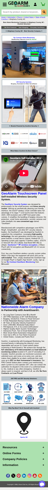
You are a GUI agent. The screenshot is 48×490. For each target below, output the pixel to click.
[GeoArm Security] (19, 4)
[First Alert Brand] (42, 134)
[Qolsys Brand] (33, 143)
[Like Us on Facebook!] (8, 476)
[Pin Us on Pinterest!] (19, 476)
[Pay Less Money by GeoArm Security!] (41, 399)
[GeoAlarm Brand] (6, 134)
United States (29, 17)
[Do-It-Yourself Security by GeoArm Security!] (29, 387)
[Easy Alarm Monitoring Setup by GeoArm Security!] (18, 387)
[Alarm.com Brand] (24, 134)
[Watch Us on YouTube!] (35, 476)
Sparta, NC (24, 437)
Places (19, 17)
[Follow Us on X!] (13, 476)
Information (11, 17)
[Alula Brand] (33, 134)
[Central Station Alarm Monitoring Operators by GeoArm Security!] (29, 399)
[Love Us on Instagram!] (29, 476)
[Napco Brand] (24, 143)
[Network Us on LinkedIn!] (24, 476)
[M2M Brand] (15, 143)
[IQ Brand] (6, 143)
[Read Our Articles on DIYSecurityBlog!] (40, 476)
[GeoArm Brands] (42, 143)
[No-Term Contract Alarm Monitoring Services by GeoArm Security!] (6, 387)
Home (3, 17)
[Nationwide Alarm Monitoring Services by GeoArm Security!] (18, 399)
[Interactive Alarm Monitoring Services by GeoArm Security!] (6, 399)
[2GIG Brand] (15, 134)
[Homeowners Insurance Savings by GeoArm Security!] (41, 387)
